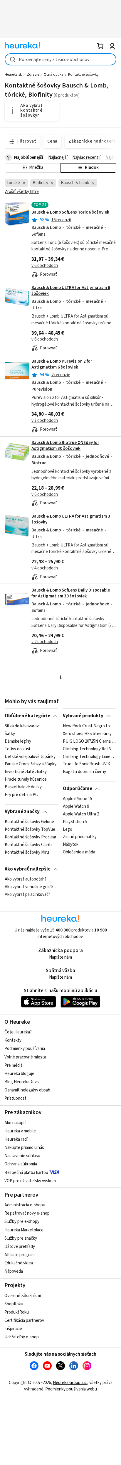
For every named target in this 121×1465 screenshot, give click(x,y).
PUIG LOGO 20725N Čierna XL (89, 741)
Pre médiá (13, 1065)
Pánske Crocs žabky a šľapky (30, 764)
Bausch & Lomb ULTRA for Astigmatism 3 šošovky (70, 519)
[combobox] (60, 59)
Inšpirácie (13, 1329)
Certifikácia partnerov (24, 1320)
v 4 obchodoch (44, 568)
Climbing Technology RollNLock (89, 749)
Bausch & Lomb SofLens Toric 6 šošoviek (70, 212)
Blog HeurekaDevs (21, 1082)
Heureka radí (16, 1139)
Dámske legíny (18, 741)
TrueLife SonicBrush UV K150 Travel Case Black (89, 764)
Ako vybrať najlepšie (28, 869)
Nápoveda (13, 1271)
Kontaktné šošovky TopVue (30, 830)
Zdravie (33, 74)
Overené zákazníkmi (22, 1296)
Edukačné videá (18, 1263)
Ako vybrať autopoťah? (25, 879)
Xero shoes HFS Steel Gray (87, 734)
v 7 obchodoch (44, 420)
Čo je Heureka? (18, 1032)
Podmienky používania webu (71, 1389)
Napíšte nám (60, 957)
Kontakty (12, 1040)
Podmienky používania (24, 1049)
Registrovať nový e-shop (27, 1213)
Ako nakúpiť (15, 1123)
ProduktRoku (16, 1312)
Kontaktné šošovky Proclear (30, 837)
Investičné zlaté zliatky (26, 772)
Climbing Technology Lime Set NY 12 (89, 756)
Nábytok (70, 845)
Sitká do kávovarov (22, 726)
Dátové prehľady (19, 1246)
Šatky (10, 734)
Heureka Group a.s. (70, 1383)
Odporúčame (77, 788)
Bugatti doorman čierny (84, 772)
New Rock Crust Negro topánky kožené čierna (89, 726)
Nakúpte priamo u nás (24, 1147)
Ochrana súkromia (20, 1164)
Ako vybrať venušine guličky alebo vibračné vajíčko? (31, 887)
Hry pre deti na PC (21, 795)
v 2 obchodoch (44, 642)
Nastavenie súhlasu (22, 1156)
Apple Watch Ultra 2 (81, 814)
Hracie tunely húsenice (26, 779)
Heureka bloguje (19, 1074)
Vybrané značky (22, 811)
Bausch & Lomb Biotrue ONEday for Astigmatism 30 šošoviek (65, 446)
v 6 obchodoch (44, 265)
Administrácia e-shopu (24, 1205)
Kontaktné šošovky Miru (27, 852)
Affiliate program (19, 1255)
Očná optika (53, 74)
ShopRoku (13, 1304)
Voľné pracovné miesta (25, 1057)
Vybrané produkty (83, 715)
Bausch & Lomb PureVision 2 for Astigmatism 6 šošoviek (61, 364)
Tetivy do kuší (17, 749)
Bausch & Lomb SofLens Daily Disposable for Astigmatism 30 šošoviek (70, 593)
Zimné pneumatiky (80, 837)
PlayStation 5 (75, 822)
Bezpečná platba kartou (26, 1173)
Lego (67, 830)
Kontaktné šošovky (83, 74)
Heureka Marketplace (23, 1230)
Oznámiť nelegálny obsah (27, 1090)
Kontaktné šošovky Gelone (29, 822)
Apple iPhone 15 (77, 799)
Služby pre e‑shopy (21, 1221)
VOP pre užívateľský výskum (30, 1181)
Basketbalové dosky (23, 787)
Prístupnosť (15, 1098)
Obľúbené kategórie (27, 715)
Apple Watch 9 (76, 807)
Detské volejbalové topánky (30, 756)
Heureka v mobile (20, 1131)
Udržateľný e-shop (21, 1337)
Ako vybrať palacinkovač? (27, 895)
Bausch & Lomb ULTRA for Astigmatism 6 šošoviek (70, 291)
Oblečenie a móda (79, 852)
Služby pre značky (20, 1238)
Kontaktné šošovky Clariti (28, 845)
